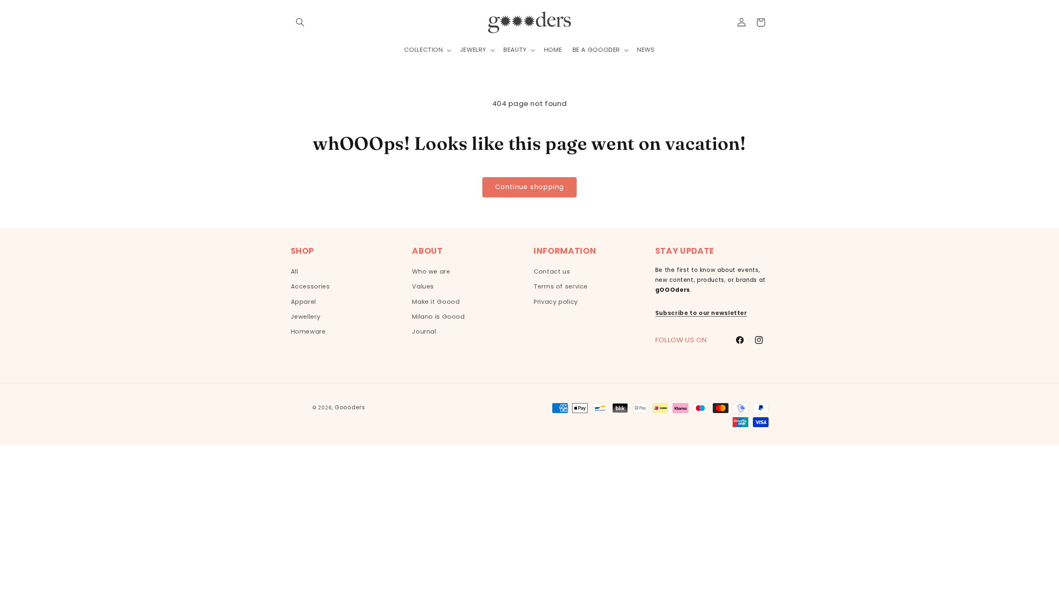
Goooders (350, 407)
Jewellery (306, 316)
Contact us (552, 271)
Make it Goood (436, 302)
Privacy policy (556, 302)
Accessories (310, 286)
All (294, 271)
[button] (300, 22)
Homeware (308, 331)
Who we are (431, 271)
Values (423, 286)
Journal (424, 331)
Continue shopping (529, 187)
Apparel (303, 302)
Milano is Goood (438, 316)
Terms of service (561, 286)
